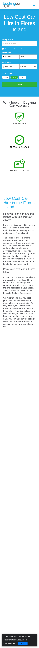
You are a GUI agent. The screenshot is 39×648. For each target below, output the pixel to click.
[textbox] (19, 43)
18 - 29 (6, 77)
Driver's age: (6, 73)
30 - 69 (14, 77)
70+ (23, 77)
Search (19, 84)
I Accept (23, 643)
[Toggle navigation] (34, 4)
